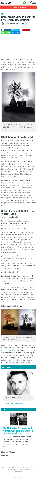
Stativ (11, 302)
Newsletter (5, 467)
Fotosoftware (9, 350)
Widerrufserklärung (13, 469)
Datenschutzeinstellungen (19, 471)
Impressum (22, 469)
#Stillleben (4, 455)
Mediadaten (12, 467)
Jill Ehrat (8, 23)
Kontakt (28, 469)
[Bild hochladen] (25, 2)
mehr (4, 447)
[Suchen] (31, 2)
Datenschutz (19, 467)
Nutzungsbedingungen (29, 467)
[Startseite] (6, 2)
